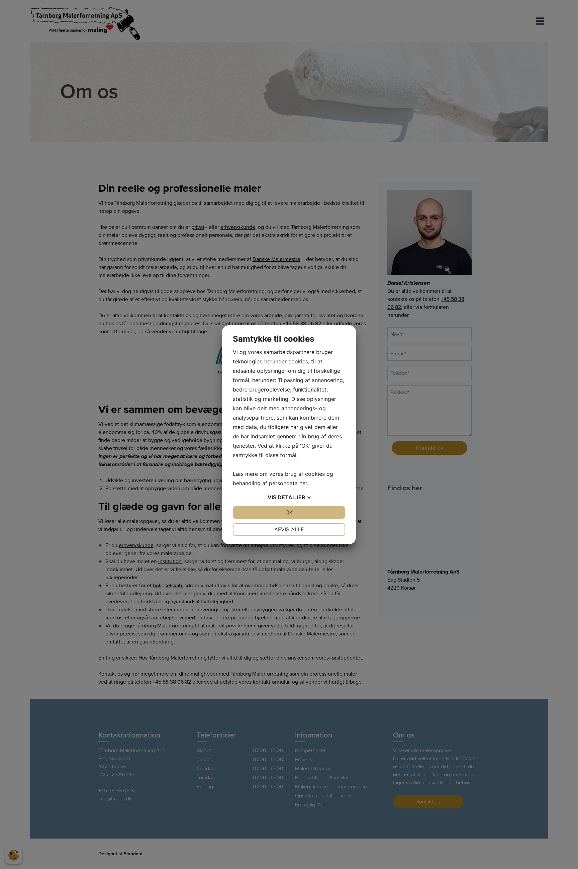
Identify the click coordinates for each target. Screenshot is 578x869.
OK (289, 512)
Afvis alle (289, 529)
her (303, 483)
